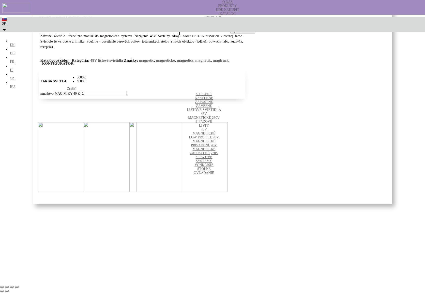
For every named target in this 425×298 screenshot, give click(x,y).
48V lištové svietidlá (106, 60)
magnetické (165, 60)
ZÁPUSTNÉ (204, 102)
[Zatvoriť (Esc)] (17, 287)
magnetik (203, 60)
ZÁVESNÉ (204, 106)
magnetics (185, 60)
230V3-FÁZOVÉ (208, 119)
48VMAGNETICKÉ (199, 115)
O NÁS (227, 2)
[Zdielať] (12, 287)
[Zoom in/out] (2, 287)
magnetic (146, 60)
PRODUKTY (227, 6)
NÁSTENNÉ (204, 98)
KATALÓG (228, 13)
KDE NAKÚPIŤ (227, 10)
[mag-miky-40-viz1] (178, 191)
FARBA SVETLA (53, 81)
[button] (4, 26)
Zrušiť (71, 88)
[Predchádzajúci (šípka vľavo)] (2, 291)
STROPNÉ (204, 94)
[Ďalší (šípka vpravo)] (7, 291)
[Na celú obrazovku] (7, 287)
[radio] (81, 77)
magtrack (221, 60)
